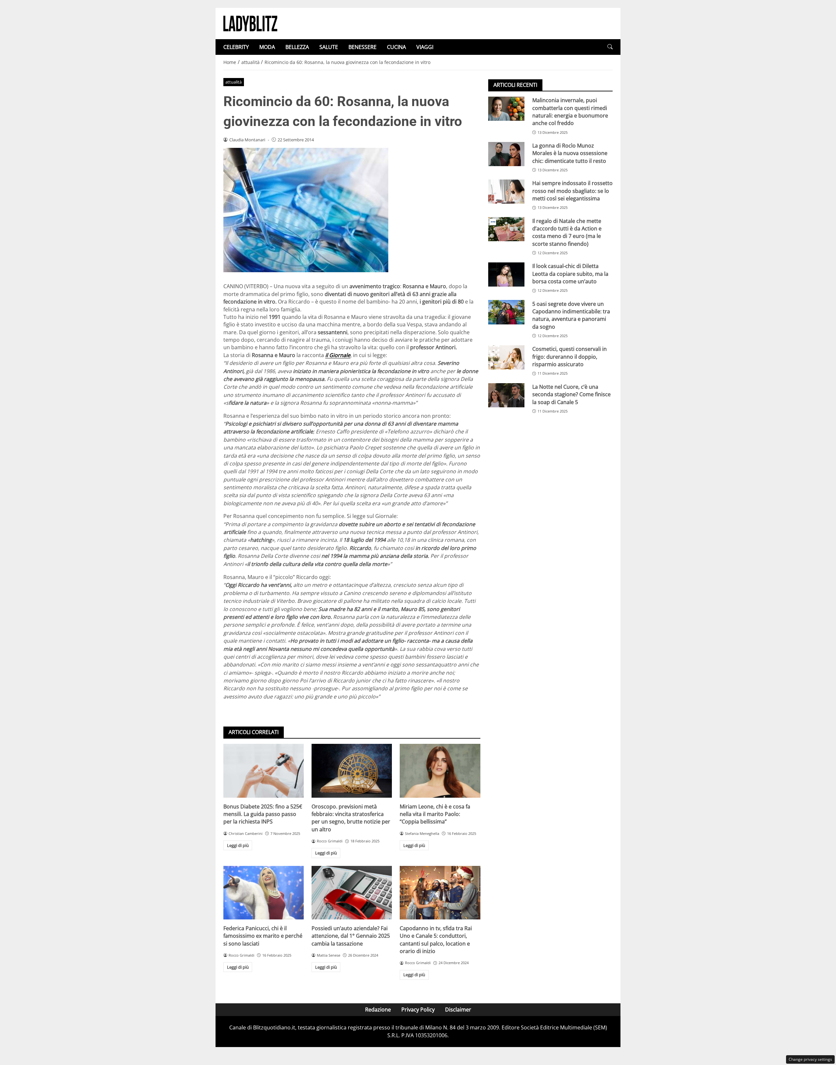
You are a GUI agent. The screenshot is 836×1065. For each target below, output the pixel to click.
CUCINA (396, 47)
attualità (233, 82)
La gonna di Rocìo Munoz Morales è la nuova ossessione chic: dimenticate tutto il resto (569, 153)
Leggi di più (238, 845)
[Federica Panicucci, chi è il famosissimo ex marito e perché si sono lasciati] (263, 892)
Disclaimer (458, 1009)
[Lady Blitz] (250, 22)
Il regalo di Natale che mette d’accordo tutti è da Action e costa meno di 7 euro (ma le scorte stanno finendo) (567, 232)
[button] (610, 47)
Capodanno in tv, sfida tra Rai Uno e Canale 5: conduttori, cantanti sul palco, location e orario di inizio (436, 940)
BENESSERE (362, 47)
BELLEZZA (297, 47)
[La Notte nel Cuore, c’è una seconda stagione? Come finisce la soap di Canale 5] (506, 395)
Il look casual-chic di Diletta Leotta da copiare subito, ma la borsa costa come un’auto (570, 273)
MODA (267, 47)
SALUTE (328, 47)
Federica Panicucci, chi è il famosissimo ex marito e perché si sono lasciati (262, 936)
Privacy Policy (418, 1009)
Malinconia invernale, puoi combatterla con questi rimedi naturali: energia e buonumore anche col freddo (570, 112)
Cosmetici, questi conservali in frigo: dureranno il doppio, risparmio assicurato (569, 356)
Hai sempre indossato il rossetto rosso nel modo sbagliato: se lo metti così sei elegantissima (572, 191)
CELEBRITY (236, 47)
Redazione (378, 1009)
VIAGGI (424, 47)
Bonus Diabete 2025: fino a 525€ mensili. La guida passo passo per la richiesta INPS (262, 814)
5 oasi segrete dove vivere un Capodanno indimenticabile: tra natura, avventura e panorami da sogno (571, 315)
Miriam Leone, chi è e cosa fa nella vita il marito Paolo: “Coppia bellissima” (435, 814)
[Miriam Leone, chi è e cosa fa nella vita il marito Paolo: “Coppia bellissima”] (440, 770)
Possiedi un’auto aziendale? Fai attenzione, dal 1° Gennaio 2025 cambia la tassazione (351, 936)
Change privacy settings (810, 1059)
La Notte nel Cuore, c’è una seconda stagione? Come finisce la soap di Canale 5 (571, 394)
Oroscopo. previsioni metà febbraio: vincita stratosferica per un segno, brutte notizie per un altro (351, 818)
